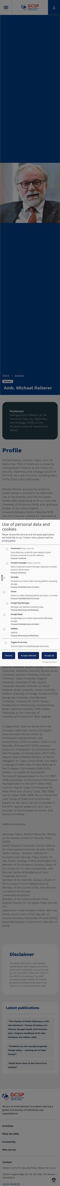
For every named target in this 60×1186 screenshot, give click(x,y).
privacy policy (8, 540)
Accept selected (28, 655)
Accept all (49, 655)
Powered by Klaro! (50, 662)
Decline (8, 655)
